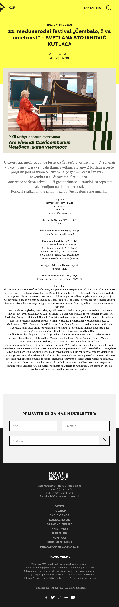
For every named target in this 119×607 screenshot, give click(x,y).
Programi (59, 510)
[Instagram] (59, 597)
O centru (59, 533)
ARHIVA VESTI (60, 528)
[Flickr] (66, 597)
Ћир (86, 8)
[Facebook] (46, 597)
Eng (98, 8)
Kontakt (60, 537)
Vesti (59, 506)
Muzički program (59, 25)
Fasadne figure (59, 524)
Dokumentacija (59, 542)
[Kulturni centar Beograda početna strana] (7, 8)
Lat (92, 8)
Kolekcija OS (59, 519)
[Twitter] (53, 597)
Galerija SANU (59, 58)
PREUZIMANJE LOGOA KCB (59, 546)
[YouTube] (73, 597)
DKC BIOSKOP (60, 515)
